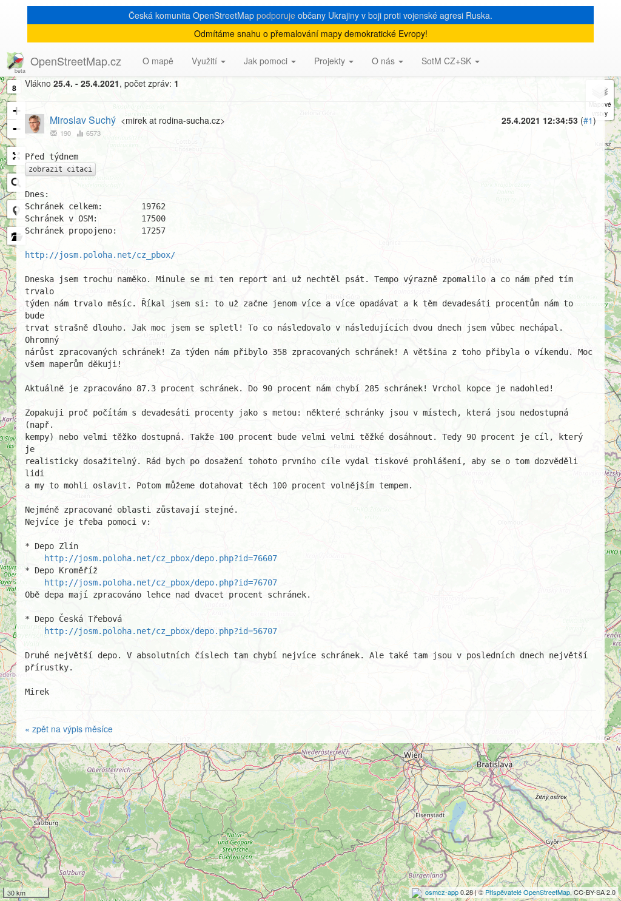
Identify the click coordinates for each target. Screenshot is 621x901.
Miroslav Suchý (83, 120)
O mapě (158, 61)
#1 (588, 120)
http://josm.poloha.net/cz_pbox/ (100, 255)
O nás (384, 61)
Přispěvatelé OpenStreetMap (527, 892)
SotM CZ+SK (447, 61)
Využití (206, 61)
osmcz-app (441, 892)
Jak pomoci (267, 61)
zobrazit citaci (60, 169)
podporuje (276, 15)
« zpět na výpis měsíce (69, 729)
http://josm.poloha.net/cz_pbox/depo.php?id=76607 (160, 558)
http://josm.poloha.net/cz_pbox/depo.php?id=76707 (160, 582)
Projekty (330, 61)
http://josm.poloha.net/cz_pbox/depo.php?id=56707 (160, 631)
